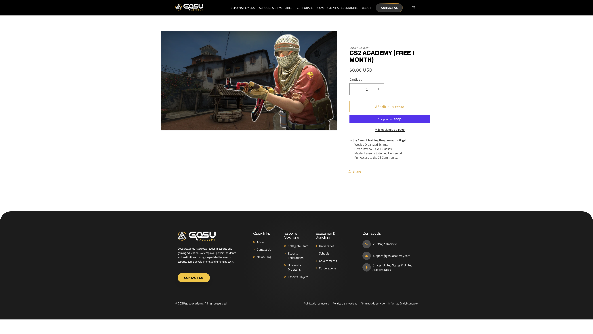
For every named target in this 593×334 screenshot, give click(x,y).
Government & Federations (337, 7)
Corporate (305, 7)
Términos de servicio (373, 303)
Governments (328, 260)
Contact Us (389, 7)
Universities (326, 246)
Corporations (327, 268)
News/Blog (264, 257)
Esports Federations (295, 255)
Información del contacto (403, 303)
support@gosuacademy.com (391, 256)
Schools (324, 253)
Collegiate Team (298, 246)
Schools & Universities (275, 7)
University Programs (294, 267)
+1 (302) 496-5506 (384, 244)
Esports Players (243, 7)
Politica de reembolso (316, 303)
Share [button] (357, 171)
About (366, 7)
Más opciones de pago (390, 129)
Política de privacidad (345, 303)
